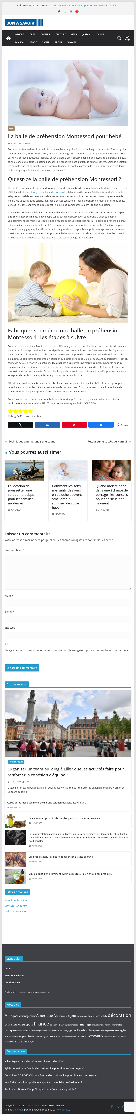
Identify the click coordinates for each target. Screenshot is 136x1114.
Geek (74, 34)
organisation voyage (60, 1030)
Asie (57, 1015)
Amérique (44, 1015)
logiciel (68, 1025)
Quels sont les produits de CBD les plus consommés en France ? (64, 818)
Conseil (45, 34)
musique (10, 1030)
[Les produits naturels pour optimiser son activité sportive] (15, 859)
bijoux (72, 1016)
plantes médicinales (13, 1036)
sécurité (85, 1036)
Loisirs (100, 34)
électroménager (25, 1041)
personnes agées (116, 1030)
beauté (64, 1016)
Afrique (12, 1015)
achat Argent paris (15, 1061)
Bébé (32, 34)
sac (78, 1036)
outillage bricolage (83, 1030)
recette (38, 1036)
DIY (105, 1016)
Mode (33, 42)
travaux (96, 1035)
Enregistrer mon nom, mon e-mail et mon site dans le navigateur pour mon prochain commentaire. (67, 650)
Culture (61, 34)
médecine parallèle (23, 1030)
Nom (9, 595)
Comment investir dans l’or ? (48, 1061)
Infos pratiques (16, 762)
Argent (19, 34)
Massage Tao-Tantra (16, 905)
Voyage (72, 42)
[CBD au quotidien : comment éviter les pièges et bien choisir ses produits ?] (15, 876)
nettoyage (36, 1030)
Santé (45, 42)
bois (79, 1016)
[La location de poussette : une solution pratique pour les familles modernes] (24, 462)
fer (32, 1025)
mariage (86, 1024)
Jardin (86, 34)
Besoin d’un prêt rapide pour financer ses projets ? (55, 1068)
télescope (108, 1036)
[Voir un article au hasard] (127, 38)
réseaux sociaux (69, 1036)
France (41, 1023)
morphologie (117, 1025)
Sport (58, 42)
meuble (95, 1025)
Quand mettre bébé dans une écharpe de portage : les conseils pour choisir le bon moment (112, 494)
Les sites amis (12, 982)
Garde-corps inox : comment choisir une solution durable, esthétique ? (46, 802)
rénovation (55, 1036)
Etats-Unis (17, 1025)
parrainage (100, 1030)
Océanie (44, 1030)
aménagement (27, 1016)
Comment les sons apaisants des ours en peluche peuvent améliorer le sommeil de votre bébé (67, 497)
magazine (75, 1025)
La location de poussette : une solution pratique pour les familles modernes (21, 494)
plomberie (28, 1036)
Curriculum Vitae (95, 1016)
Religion (44, 1036)
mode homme (105, 1025)
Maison (20, 42)
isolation (53, 1025)
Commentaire (14, 550)
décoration (119, 1015)
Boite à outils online (16, 900)
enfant (8, 1024)
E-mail (9, 611)
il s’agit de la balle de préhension (49, 192)
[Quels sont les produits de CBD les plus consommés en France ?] (15, 820)
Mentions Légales (15, 975)
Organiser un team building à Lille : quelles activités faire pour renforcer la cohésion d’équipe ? (66, 772)
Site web (10, 627)
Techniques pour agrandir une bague (32, 441)
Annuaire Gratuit (26, 992)
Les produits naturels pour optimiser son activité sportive (61, 856)
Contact (9, 968)
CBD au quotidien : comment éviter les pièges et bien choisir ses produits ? (70, 873)
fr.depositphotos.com (41, 992)
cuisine (84, 1016)
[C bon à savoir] (9, 38)
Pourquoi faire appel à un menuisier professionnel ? (52, 1082)
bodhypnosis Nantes (16, 911)
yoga (115, 1036)
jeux (61, 1024)
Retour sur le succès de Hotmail (107, 441)
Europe (26, 1024)
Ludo (27, 143)
